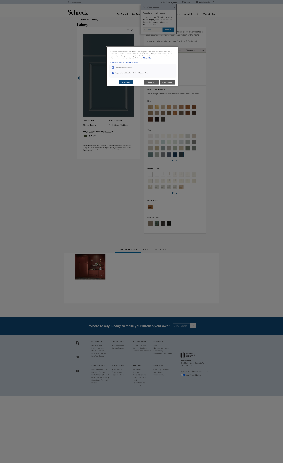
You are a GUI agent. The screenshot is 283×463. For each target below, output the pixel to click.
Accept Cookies (167, 82)
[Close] (175, 49)
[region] (142, 66)
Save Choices (126, 82)
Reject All (151, 82)
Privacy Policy (147, 58)
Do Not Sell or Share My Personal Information (124, 62)
